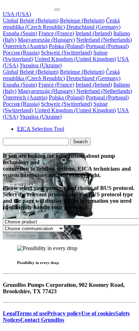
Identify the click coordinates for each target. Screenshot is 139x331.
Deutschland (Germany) (93, 27)
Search (80, 141)
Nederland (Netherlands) (104, 40)
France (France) (56, 33)
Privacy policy (64, 313)
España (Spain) (20, 33)
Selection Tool (40, 129)
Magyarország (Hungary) (46, 40)
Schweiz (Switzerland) (66, 53)
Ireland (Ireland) (94, 33)
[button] (17, 14)
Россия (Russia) (21, 53)
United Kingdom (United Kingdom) (75, 59)
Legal (9, 313)
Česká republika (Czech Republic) (61, 23)
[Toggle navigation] (57, 10)
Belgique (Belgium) (82, 20)
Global (10, 20)
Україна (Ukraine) (41, 65)
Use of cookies (98, 313)
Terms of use (31, 313)
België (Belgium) (39, 20)
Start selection (21, 235)
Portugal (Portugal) (107, 46)
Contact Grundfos (42, 320)
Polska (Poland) (66, 46)
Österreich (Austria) (25, 46)
